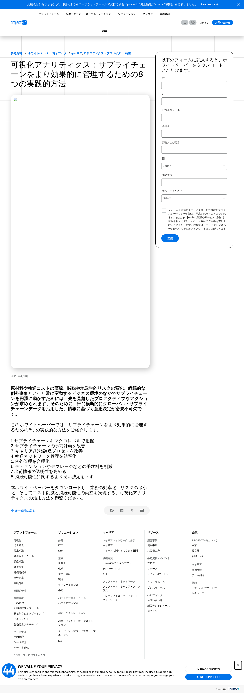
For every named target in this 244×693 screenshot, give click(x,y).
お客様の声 (153, 550)
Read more (208, 4)
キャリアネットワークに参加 (119, 540)
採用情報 (197, 569)
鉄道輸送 (19, 567)
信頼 (194, 582)
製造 (60, 579)
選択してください (172, 191)
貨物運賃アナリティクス (27, 624)
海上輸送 (19, 545)
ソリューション (127, 14)
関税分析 (19, 583)
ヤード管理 (20, 632)
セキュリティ (199, 593)
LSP (60, 550)
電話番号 (167, 175)
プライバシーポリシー (204, 587)
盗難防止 (19, 577)
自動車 (62, 563)
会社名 (166, 126)
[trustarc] (233, 689)
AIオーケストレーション (72, 613)
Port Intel (19, 602)
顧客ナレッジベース (158, 605)
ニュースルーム (156, 582)
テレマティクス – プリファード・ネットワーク (121, 597)
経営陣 (195, 550)
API (105, 574)
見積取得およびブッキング (29, 613)
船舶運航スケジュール (26, 608)
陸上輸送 (19, 550)
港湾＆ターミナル (24, 556)
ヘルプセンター (156, 595)
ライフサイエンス (68, 584)
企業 (104, 31)
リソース (152, 568)
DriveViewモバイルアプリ (117, 563)
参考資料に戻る (25, 510)
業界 (60, 558)
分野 (60, 540)
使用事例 (152, 545)
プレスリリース (156, 587)
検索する (184, 22)
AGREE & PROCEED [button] (208, 677)
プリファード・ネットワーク (119, 581)
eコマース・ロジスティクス (29, 655)
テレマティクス (111, 568)
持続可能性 (20, 572)
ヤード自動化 (21, 647)
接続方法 (108, 558)
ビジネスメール (171, 110)
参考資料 (165, 14)
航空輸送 (19, 561)
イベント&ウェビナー (159, 574)
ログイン (204, 22)
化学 (60, 568)
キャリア (148, 14)
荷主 (60, 545)
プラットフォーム (49, 14)
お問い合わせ (222, 22)
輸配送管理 (20, 590)
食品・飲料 (64, 574)
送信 (170, 238)
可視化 (17, 540)
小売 (60, 590)
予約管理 (19, 636)
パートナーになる (68, 602)
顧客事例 (152, 540)
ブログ (151, 563)
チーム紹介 (198, 575)
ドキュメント (21, 619)
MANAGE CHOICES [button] (208, 669)
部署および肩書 (171, 142)
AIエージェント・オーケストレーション (88, 14)
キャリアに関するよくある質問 (120, 550)
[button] (238, 4)
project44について (204, 540)
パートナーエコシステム (72, 597)
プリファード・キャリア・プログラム (121, 588)
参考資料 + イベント (158, 558)
